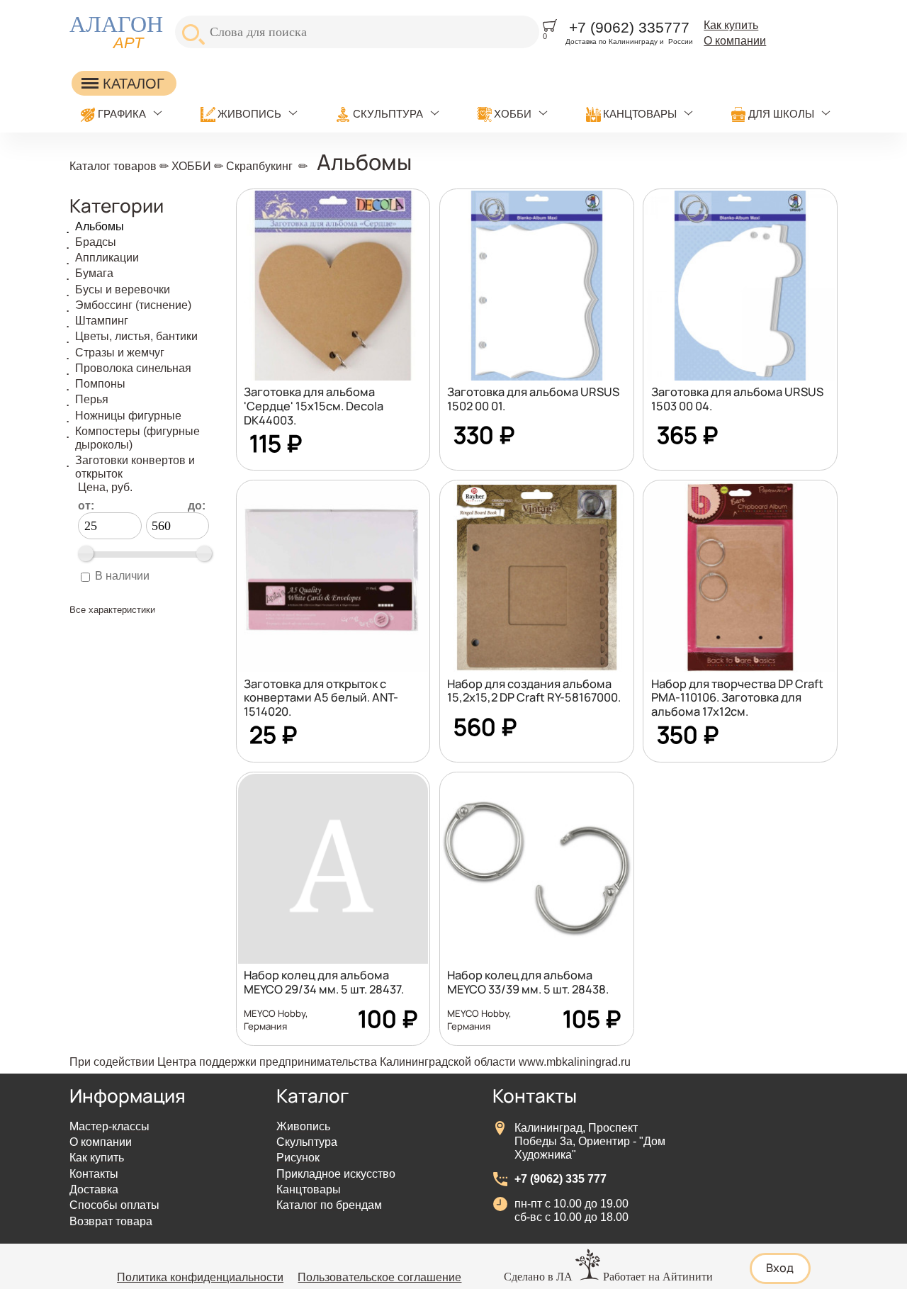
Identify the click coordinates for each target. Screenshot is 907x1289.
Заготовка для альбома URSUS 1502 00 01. (533, 399)
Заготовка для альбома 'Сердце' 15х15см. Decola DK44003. (313, 405)
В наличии (122, 575)
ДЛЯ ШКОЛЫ (781, 114)
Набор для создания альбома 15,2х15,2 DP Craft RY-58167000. (534, 691)
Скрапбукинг (259, 165)
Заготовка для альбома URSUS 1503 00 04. (737, 399)
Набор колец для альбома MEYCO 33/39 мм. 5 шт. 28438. (528, 982)
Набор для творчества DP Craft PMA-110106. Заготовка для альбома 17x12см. (737, 697)
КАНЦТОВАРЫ (640, 114)
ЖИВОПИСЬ (249, 114)
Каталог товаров (113, 165)
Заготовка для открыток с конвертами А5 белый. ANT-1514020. (321, 697)
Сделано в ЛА (538, 1276)
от (86, 505)
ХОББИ (512, 114)
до (196, 505)
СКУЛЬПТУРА (388, 114)
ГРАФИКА (122, 114)
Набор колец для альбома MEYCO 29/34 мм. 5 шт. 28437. (324, 982)
